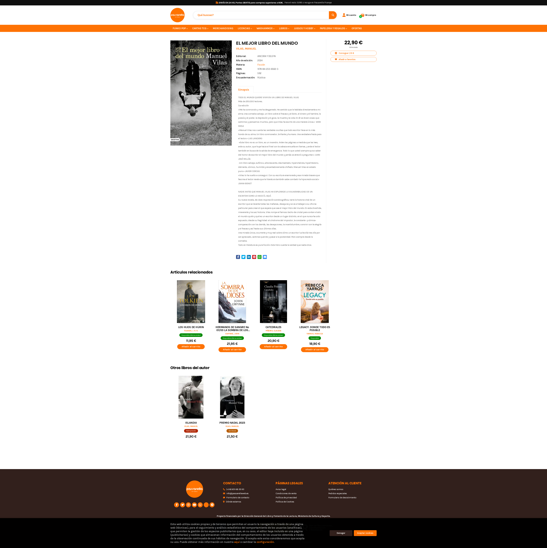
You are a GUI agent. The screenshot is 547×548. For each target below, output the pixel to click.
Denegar (341, 533)
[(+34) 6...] (200, 504)
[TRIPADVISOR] (206, 504)
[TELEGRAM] (212, 504)
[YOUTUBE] (194, 504)
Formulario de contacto (237, 497)
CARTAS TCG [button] (199, 28)
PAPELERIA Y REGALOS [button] (333, 28)
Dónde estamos (233, 501)
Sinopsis (243, 89)
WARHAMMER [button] (265, 28)
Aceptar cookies (365, 533)
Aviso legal (281, 489)
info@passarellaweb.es (237, 493)
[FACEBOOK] (176, 504)
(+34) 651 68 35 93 (235, 489)
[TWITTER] (182, 504)
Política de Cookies (285, 501)
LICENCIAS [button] (244, 28)
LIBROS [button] (283, 28)
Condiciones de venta (286, 493)
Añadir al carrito (191, 346)
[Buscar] (333, 15)
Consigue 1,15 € (346, 53)
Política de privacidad (286, 497)
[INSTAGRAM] (188, 504)
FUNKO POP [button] (179, 28)
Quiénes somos (335, 489)
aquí (237, 542)
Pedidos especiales (337, 493)
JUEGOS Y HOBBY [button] (304, 28)
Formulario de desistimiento (342, 497)
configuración (265, 542)
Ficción (261, 64)
